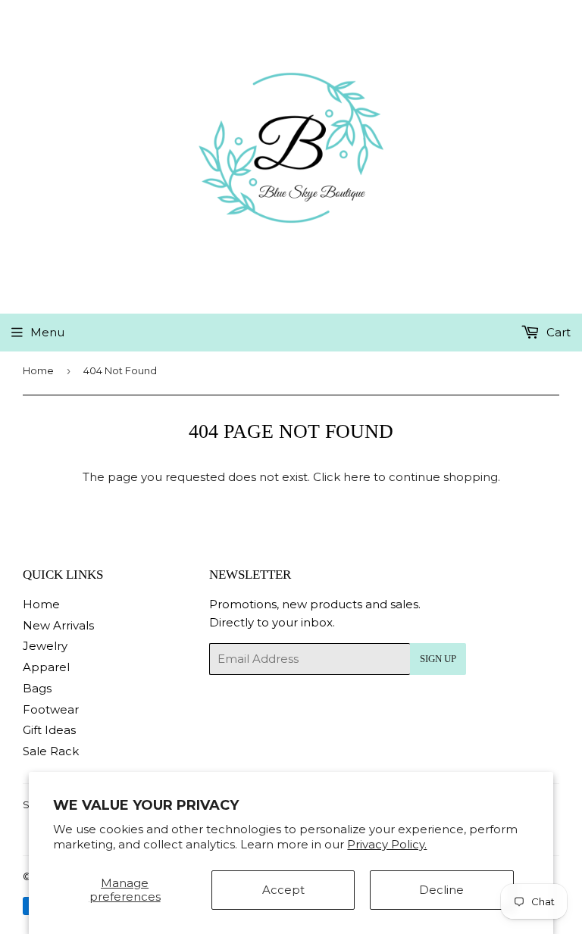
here (357, 477)
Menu (47, 332)
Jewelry (45, 646)
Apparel (46, 667)
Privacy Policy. (387, 844)
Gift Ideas (49, 730)
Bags (37, 688)
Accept (283, 889)
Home (38, 370)
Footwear (51, 709)
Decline (441, 889)
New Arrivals (58, 625)
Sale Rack (51, 751)
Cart (557, 332)
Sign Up (438, 658)
